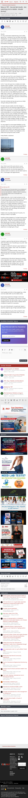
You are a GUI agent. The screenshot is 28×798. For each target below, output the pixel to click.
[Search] (26, 1)
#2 (26, 163)
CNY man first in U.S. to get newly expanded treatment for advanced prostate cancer (14, 602)
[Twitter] (22, 757)
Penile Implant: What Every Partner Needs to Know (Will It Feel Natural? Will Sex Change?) (14, 596)
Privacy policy (18, 788)
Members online (5, 706)
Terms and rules (10, 788)
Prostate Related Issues (8, 606)
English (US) (5, 786)
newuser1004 (4, 709)
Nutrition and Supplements (9, 673)
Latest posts (4, 593)
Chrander (6, 376)
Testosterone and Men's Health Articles (11, 624)
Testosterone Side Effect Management (11, 684)
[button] (2, 350)
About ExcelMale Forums (12, 773)
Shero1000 (6, 388)
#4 (26, 238)
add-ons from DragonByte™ (17, 793)
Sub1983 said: (5, 187)
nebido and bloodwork (5, 15)
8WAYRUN (17, 796)
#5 (26, 289)
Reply (26, 154)
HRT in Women (6, 679)
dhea (16, 13)
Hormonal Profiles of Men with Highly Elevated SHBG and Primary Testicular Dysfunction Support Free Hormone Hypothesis (15, 636)
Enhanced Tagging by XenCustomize (9, 795)
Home (2, 789)
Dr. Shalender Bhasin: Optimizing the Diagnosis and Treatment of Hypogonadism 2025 (14, 628)
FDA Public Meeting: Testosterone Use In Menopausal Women (13, 675)
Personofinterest (7, 370)
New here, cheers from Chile (10, 613)
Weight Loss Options (7, 660)
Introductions (6, 616)
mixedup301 (6, 394)
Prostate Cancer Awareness (10, 608)
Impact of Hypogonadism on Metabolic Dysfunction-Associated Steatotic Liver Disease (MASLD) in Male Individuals (15, 620)
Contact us (3, 788)
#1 (26, 31)
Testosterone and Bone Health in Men (12, 686)
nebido (20, 13)
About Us (5, 783)
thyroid (13, 15)
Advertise (16, 783)
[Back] (20, 1)
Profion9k (6, 382)
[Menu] (2, 1)
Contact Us (10, 783)
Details (15, 794)
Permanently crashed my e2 (10, 681)
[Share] (25, 31)
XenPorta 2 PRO (4, 796)
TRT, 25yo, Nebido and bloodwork (14, 381)
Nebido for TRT (8, 387)
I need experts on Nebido (11, 369)
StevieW (4, 13)
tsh (16, 15)
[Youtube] (19, 759)
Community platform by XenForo (13, 792)
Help (23, 788)
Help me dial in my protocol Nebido (14, 375)
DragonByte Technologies (8, 794)
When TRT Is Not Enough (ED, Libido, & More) (13, 599)
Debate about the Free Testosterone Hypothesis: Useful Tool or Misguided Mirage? (15, 643)
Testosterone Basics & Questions (18, 370)
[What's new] (23, 1)
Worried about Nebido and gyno (13, 393)
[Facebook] (19, 757)
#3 (26, 184)
